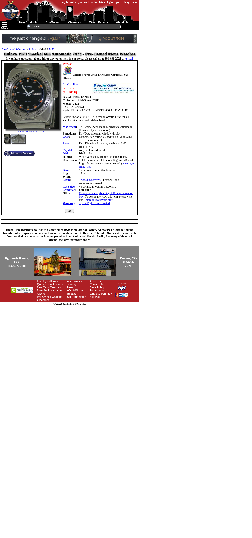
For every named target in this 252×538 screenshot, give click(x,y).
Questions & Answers (50, 284)
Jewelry (71, 284)
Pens (70, 287)
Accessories (74, 281)
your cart (83, 2)
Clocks (41, 293)
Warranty (69, 203)
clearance (74, 22)
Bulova (33, 49)
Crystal (67, 150)
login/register (114, 2)
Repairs (71, 293)
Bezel (66, 143)
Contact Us (96, 284)
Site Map (95, 296)
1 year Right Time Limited (94, 203)
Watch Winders (76, 290)
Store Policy (97, 287)
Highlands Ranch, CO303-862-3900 (16, 262)
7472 (52, 49)
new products (28, 22)
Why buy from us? (101, 293)
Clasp (66, 179)
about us (122, 22)
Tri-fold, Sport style (90, 179)
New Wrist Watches (49, 287)
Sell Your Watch (76, 296)
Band (66, 170)
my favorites (69, 2)
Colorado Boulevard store (99, 199)
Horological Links (47, 281)
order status (98, 2)
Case (66, 136)
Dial (65, 153)
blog (126, 2)
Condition (69, 189)
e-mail (129, 58)
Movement (69, 126)
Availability (70, 84)
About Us (95, 281)
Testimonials (97, 290)
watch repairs (98, 22)
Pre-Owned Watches (14, 49)
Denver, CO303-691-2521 (128, 262)
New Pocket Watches (50, 290)
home (135, 2)
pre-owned (53, 22)
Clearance (43, 299)
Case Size (69, 186)
